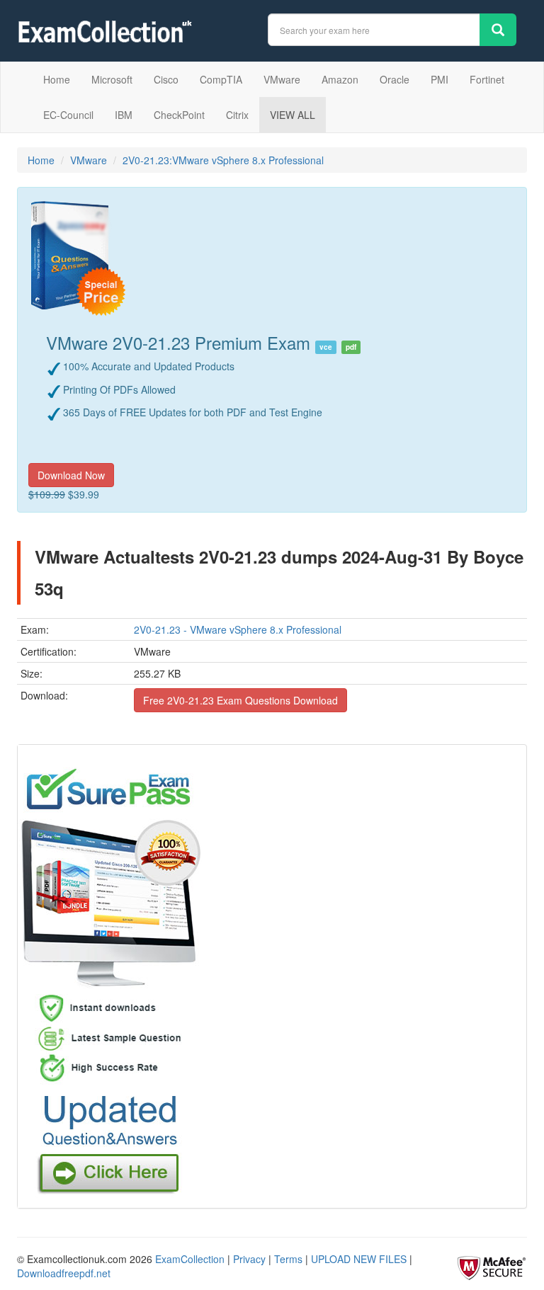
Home (56, 79)
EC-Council (68, 115)
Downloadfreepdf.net (63, 1273)
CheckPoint (179, 115)
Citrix (237, 115)
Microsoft (111, 79)
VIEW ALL (292, 115)
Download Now (71, 475)
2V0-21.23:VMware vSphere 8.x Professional (223, 160)
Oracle (394, 79)
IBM (123, 115)
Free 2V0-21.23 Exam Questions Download (240, 700)
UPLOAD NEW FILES (359, 1259)
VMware (282, 79)
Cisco (166, 79)
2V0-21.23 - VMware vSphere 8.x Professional (237, 629)
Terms (288, 1259)
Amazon (340, 79)
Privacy (249, 1259)
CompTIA (221, 79)
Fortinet (487, 79)
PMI (439, 79)
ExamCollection (190, 1259)
